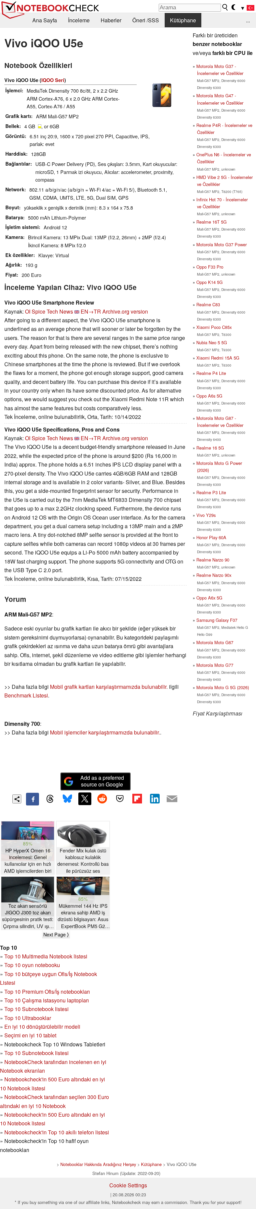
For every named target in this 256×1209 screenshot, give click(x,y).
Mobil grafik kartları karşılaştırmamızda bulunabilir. (109, 686)
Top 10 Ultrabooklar (27, 1018)
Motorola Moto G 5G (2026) (222, 687)
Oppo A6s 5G (209, 396)
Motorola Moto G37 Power (221, 244)
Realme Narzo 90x (213, 575)
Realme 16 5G (210, 448)
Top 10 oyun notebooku (32, 965)
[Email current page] (172, 799)
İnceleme (79, 20)
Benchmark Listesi (26, 695)
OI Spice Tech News (49, 311)
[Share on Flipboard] (137, 798)
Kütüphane (183, 20)
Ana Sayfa (44, 20)
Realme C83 (208, 304)
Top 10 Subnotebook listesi (36, 1009)
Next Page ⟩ (56, 934)
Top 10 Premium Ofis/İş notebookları (47, 991)
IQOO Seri (52, 80)
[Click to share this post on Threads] (50, 799)
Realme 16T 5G (211, 222)
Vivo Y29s (206, 515)
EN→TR (91, 311)
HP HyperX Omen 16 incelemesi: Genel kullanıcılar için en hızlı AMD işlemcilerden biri (27, 860)
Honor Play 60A (211, 537)
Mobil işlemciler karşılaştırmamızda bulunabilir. (105, 732)
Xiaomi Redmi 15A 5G (217, 358)
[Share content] (16, 798)
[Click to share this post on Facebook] (32, 799)
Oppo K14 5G (209, 282)
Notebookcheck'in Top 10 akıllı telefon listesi (56, 1132)
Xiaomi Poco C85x (214, 327)
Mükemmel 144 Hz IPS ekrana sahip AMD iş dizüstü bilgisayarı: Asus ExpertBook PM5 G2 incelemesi (83, 915)
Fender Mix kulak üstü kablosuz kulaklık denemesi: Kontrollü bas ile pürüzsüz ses (83, 860)
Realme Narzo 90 (212, 560)
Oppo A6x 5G (209, 598)
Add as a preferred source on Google (102, 781)
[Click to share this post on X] (84, 798)
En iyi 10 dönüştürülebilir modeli (42, 1026)
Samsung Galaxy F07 (216, 620)
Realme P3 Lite (211, 492)
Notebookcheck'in (26, 1114)
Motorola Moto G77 (214, 665)
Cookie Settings (128, 1185)
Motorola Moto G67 (214, 642)
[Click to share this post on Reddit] (102, 798)
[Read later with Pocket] (119, 798)
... (248, 20)
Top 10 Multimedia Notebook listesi (45, 956)
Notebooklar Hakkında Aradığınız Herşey (98, 1164)
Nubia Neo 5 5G (211, 342)
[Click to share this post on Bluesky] (67, 799)
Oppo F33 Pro (209, 267)
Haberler (111, 20)
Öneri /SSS (145, 20)
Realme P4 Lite (211, 373)
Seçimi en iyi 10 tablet (30, 1035)
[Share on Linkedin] (154, 798)
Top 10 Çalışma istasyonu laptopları (46, 1000)
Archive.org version (125, 311)
